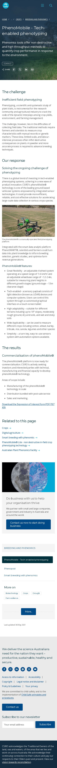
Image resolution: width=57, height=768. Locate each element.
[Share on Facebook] (14, 69)
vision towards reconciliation (16, 762)
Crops (19, 19)
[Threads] (29, 669)
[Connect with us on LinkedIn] (17, 669)
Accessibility (34, 677)
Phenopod (9, 568)
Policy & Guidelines (11, 686)
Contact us (12, 707)
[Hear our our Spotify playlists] (23, 669)
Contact (7, 64)
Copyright (7, 681)
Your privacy (31, 686)
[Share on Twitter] (20, 69)
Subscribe (45, 724)
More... (28, 611)
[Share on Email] (32, 69)
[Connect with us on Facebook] (4, 669)
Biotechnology (12, 593)
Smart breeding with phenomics (20, 575)
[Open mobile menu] (42, 5)
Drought (36, 593)
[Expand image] (28, 221)
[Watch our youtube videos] (35, 669)
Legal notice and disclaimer (30, 681)
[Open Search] (50, 5)
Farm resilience (12, 598)
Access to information (13, 677)
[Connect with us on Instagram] (10, 669)
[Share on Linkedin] (26, 69)
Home (4, 19)
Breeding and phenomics (36, 19)
